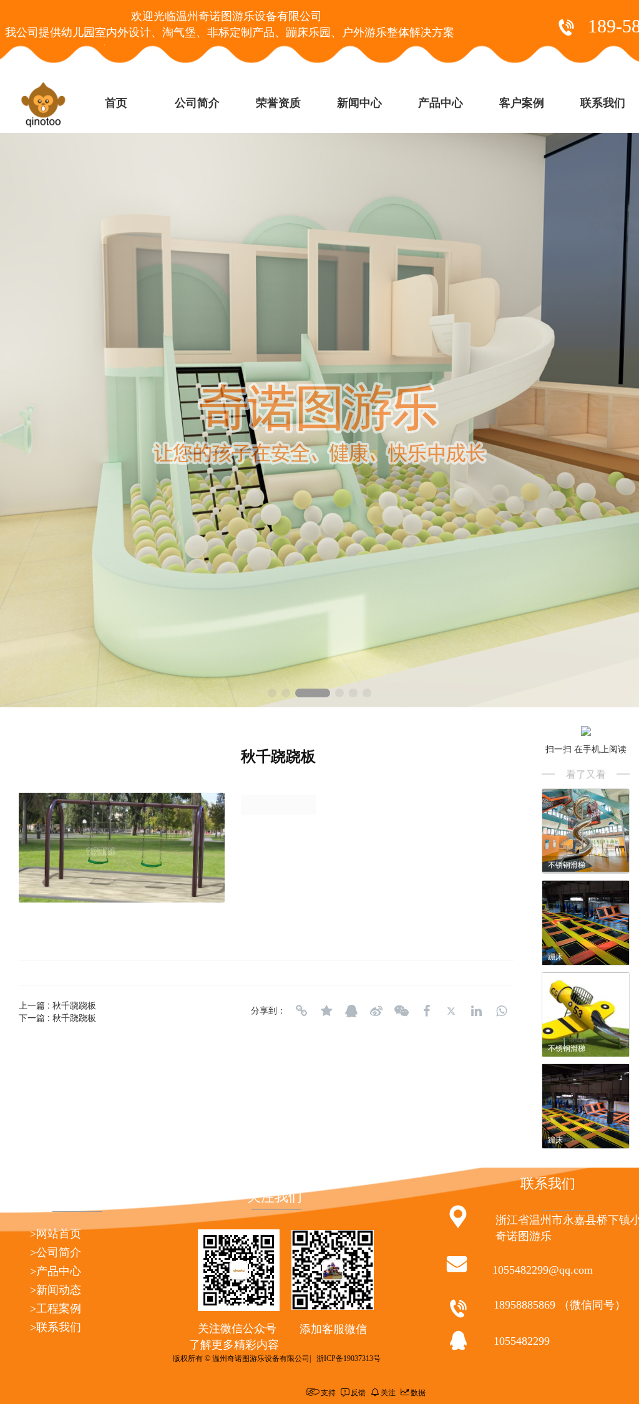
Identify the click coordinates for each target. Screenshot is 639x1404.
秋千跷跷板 (74, 1005)
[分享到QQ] (351, 1011)
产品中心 (440, 103)
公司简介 (197, 103)
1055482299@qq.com (542, 1270)
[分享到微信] (401, 1011)
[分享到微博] (376, 1011)
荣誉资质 (278, 103)
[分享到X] (451, 1011)
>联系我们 (55, 1327)
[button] (272, 693)
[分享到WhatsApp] (501, 1011)
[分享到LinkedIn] (476, 1011)
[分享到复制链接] (301, 1011)
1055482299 (522, 1341)
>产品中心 (55, 1271)
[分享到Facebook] (426, 1011)
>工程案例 (55, 1308)
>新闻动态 (55, 1290)
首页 (116, 103)
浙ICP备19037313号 (348, 1358)
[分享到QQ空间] (326, 1011)
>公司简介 (55, 1252)
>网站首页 (55, 1233)
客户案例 (521, 103)
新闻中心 (359, 103)
